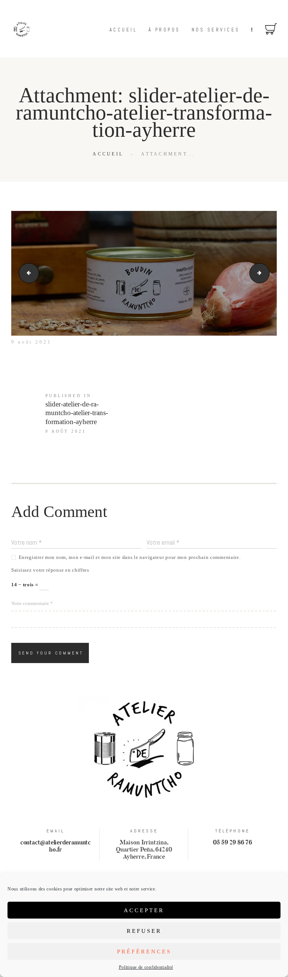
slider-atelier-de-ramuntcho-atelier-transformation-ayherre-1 (267, 273)
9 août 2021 (31, 342)
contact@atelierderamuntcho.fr (55, 846)
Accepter (144, 910)
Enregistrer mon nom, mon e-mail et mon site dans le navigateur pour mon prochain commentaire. (130, 557)
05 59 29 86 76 (232, 842)
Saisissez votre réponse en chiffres (50, 570)
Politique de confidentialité (146, 967)
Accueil (108, 154)
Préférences (144, 952)
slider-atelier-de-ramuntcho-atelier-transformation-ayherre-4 (26, 273)
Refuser (144, 931)
